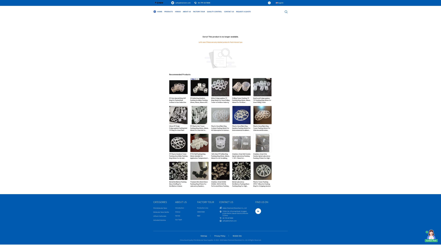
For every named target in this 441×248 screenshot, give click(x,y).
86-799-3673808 (204, 3)
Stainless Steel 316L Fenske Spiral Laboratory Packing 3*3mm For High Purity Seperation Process (262, 156)
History (177, 212)
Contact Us (229, 11)
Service (177, 216)
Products (168, 11)
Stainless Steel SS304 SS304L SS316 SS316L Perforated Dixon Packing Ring (219, 184)
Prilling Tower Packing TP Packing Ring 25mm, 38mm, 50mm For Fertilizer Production (241, 100)
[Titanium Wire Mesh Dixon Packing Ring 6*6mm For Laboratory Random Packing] (199, 179)
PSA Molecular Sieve (160, 208)
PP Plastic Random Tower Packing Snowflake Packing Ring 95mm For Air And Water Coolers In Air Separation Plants (178, 156)
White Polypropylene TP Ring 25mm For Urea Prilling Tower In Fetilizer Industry (220, 100)
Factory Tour (199, 11)
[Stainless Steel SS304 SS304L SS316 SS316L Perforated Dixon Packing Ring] (220, 179)
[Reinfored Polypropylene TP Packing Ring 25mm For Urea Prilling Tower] (262, 96)
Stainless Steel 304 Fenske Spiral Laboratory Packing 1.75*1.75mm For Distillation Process (241, 156)
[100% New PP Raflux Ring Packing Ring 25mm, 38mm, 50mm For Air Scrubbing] (220, 151)
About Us (187, 11)
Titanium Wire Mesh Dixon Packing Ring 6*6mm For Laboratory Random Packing (199, 184)
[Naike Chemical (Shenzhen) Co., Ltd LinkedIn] (270, 3)
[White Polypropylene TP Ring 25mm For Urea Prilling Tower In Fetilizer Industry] (220, 96)
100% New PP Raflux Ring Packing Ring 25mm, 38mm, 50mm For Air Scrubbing (220, 156)
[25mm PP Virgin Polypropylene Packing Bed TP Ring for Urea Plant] (178, 123)
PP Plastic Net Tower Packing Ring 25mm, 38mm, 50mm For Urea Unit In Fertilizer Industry (199, 128)
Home (159, 11)
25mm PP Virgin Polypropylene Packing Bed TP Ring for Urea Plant (178, 128)
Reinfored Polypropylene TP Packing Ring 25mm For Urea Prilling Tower (262, 100)
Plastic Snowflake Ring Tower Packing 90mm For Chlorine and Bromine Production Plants (261, 128)
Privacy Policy (219, 236)
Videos (178, 11)
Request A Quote (243, 11)
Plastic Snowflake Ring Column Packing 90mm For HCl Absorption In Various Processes (220, 128)
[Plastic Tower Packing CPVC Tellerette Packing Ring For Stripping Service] (262, 179)
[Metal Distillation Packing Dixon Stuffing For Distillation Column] (178, 179)
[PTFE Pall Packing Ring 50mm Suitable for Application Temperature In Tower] (199, 151)
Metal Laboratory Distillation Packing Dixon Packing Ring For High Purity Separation (240, 184)
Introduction (179, 208)
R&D (198, 216)
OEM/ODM (201, 212)
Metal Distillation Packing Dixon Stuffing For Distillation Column (177, 184)
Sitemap (204, 236)
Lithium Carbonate (159, 216)
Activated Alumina (159, 220)
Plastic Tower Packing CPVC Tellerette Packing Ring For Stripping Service (261, 184)
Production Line (202, 208)
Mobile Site (237, 236)
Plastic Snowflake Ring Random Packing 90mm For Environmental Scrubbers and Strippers (241, 128)
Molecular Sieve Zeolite (161, 212)
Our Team (178, 220)
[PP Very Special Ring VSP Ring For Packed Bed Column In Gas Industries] (178, 96)
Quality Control (214, 11)
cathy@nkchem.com (183, 3)
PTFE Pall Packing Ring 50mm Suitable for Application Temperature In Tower (199, 156)
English (280, 3)
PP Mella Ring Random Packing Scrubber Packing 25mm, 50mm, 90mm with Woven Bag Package (199, 100)
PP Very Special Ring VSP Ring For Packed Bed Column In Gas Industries (177, 100)
